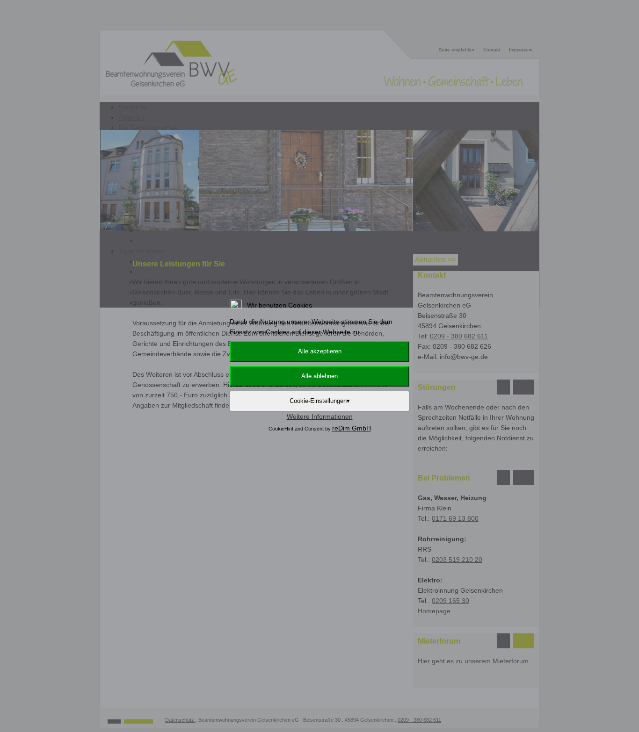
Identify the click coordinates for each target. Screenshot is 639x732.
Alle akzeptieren (319, 351)
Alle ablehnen (319, 376)
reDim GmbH (351, 428)
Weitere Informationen (320, 416)
